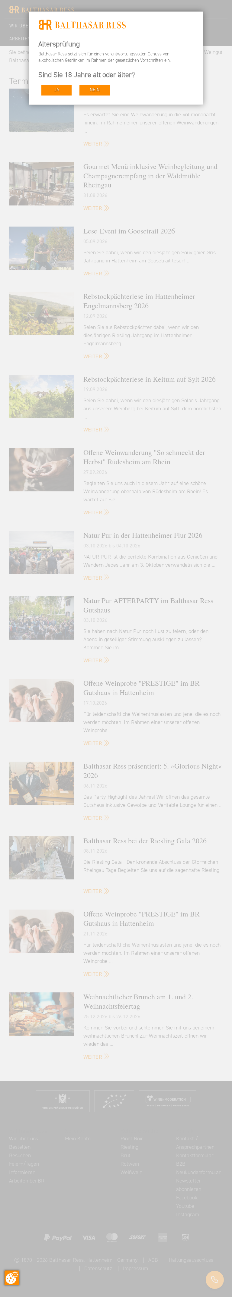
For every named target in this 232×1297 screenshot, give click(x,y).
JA (56, 90)
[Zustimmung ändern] (12, 1277)
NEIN (95, 90)
